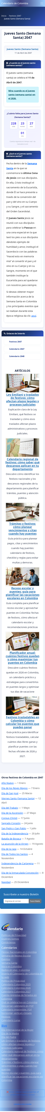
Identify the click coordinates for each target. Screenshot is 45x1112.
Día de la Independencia (14, 833)
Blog (4, 1025)
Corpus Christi (9, 818)
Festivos (5, 1016)
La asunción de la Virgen (14, 843)
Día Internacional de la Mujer (17, 1029)
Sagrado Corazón (11, 823)
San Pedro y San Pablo (13, 828)
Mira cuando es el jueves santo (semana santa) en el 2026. (21, 94)
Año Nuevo (7, 783)
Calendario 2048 (16, 356)
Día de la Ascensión (12, 813)
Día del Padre (8, 1037)
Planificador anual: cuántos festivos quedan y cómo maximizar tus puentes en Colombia (22, 658)
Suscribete (35, 901)
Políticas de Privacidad (13, 935)
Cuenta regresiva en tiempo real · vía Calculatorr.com (22, 142)
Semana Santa (9, 962)
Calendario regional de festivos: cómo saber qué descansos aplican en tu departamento (22, 464)
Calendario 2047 (16, 349)
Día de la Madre (10, 1033)
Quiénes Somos (10, 938)
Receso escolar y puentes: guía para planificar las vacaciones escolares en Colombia (22, 593)
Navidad (6, 882)
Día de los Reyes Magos (14, 788)
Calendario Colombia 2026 (16, 988)
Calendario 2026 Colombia (22, 1104)
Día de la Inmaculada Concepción (20, 872)
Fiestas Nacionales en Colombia (19, 952)
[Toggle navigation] (42, 3)
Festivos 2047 (15, 341)
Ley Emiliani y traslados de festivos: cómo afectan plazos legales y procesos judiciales (22, 399)
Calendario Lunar (10, 1020)
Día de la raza (8, 849)
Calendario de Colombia (14, 3)
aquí (33, 315)
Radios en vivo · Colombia (15, 970)
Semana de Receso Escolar (16, 955)
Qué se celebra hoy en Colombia (19, 1002)
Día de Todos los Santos (14, 854)
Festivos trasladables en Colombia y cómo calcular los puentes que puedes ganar (22, 722)
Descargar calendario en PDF (17, 1005)
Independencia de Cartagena (17, 863)
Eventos (5, 959)
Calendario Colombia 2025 (16, 984)
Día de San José (9, 793)
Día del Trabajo (9, 807)
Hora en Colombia (11, 966)
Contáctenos (8, 942)
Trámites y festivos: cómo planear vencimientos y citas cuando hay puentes (23, 528)
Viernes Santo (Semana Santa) (18, 798)
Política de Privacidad (13, 980)
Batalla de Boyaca (11, 838)
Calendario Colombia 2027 (16, 991)
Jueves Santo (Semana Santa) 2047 (22, 35)
